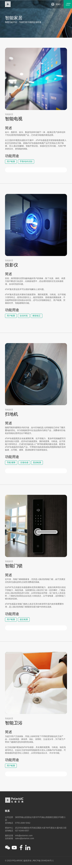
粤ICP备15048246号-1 (43, 860)
